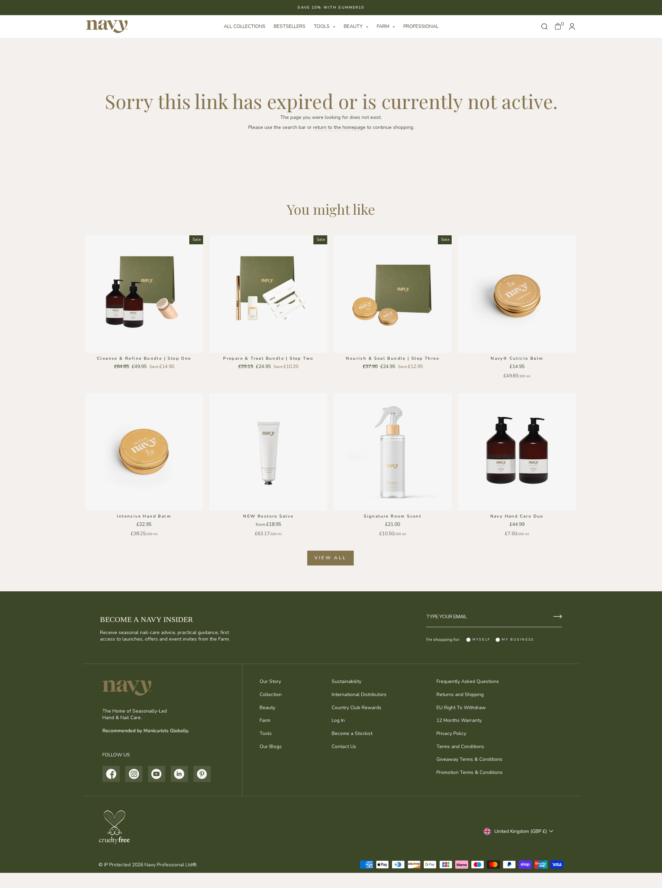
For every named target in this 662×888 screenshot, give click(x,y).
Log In (338, 720)
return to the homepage (339, 127)
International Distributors (359, 694)
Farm (384, 26)
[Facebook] (111, 774)
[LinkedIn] (179, 774)
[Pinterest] (202, 774)
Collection (271, 694)
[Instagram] (134, 774)
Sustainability (346, 681)
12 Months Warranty (459, 720)
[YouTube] (157, 774)
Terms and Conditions (460, 746)
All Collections (244, 26)
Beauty (354, 26)
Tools (322, 26)
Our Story (270, 681)
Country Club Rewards (356, 707)
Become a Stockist (352, 733)
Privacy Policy (451, 733)
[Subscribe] (557, 616)
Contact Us (344, 746)
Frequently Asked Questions (468, 681)
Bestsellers (289, 26)
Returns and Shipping (460, 694)
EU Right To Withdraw (461, 707)
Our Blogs (271, 746)
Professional (421, 26)
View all (330, 558)
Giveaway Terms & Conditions (469, 759)
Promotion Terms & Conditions (470, 772)
